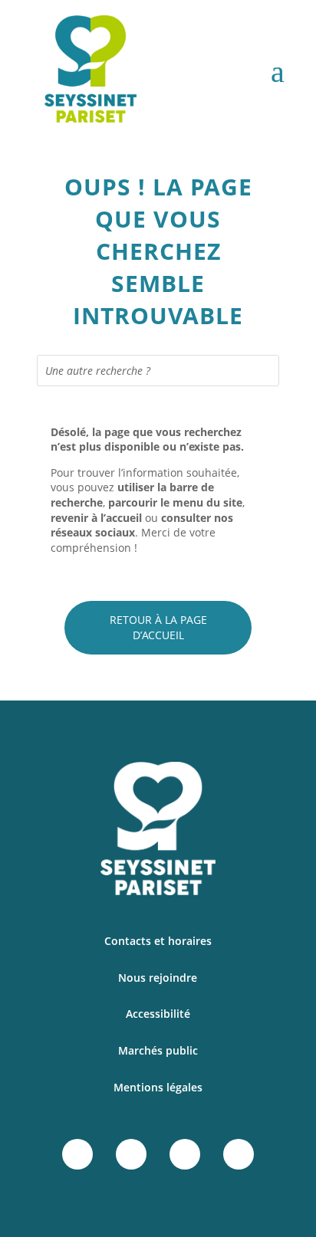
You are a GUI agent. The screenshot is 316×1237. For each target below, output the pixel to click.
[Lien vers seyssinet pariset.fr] (74, 71)
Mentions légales (158, 1087)
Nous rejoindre (157, 977)
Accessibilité (158, 1013)
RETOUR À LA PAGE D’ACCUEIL (158, 627)
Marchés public (158, 1050)
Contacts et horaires (158, 940)
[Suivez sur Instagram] (131, 1154)
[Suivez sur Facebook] (77, 1154)
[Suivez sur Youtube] (238, 1154)
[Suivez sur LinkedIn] (185, 1154)
